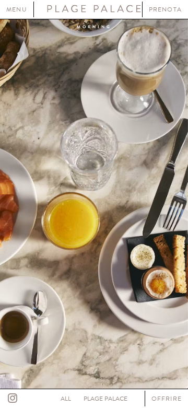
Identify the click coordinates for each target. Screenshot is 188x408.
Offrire (166, 398)
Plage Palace (105, 398)
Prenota (165, 9)
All (66, 398)
